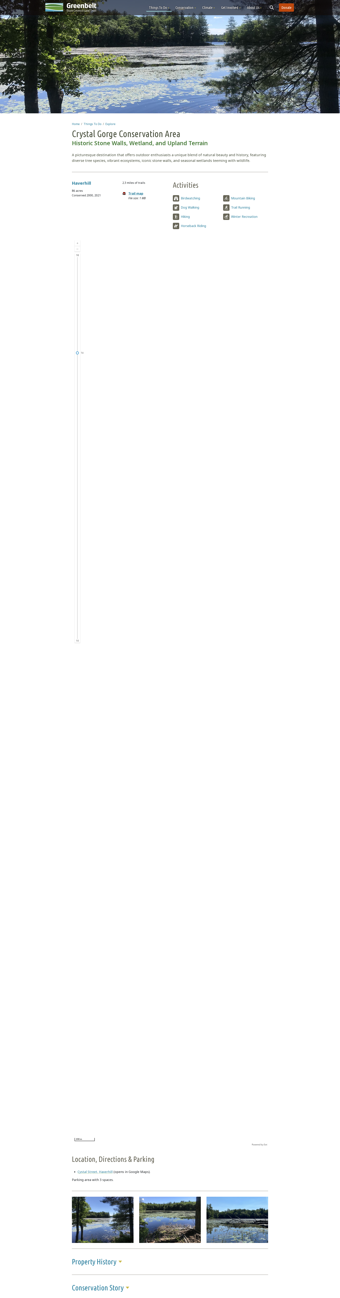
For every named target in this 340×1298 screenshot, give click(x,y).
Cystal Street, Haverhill (95, 1172)
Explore (110, 124)
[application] (170, 692)
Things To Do (92, 124)
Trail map (135, 193)
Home (76, 124)
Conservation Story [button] (98, 1287)
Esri (265, 1145)
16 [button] (82, 353)
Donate (286, 7)
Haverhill (81, 183)
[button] (159, 8)
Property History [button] (94, 1261)
